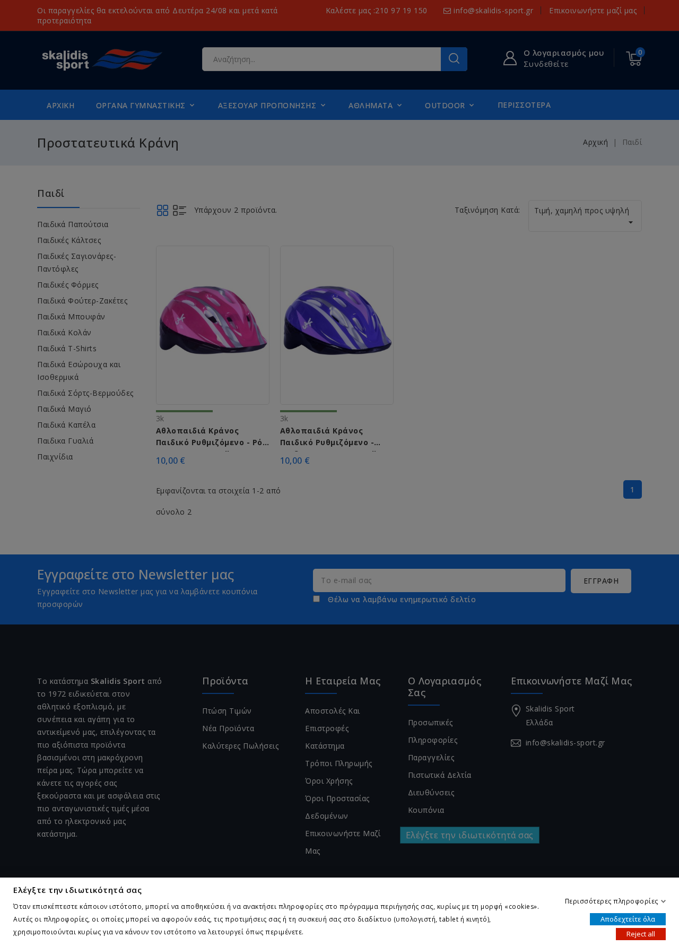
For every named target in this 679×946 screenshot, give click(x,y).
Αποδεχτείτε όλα (627, 918)
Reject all (640, 933)
